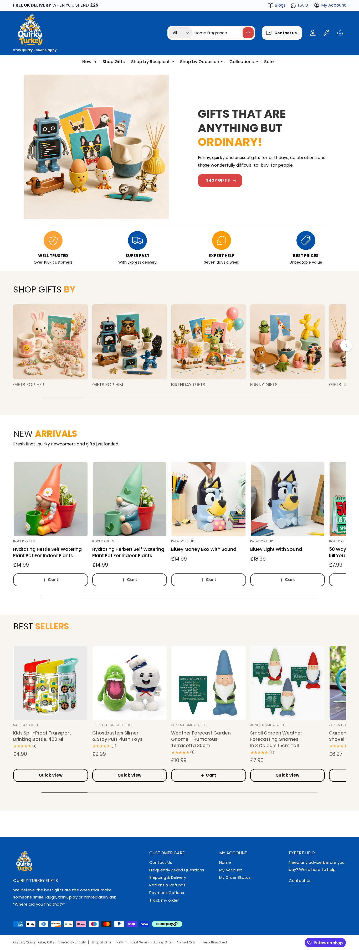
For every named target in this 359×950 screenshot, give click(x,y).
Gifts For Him (107, 385)
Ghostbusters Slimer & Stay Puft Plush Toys (117, 736)
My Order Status (235, 877)
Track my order (164, 900)
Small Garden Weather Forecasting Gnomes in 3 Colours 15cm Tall (276, 739)
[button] (340, 33)
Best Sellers (140, 942)
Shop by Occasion (199, 62)
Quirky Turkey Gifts (40, 942)
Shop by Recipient (150, 62)
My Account (333, 5)
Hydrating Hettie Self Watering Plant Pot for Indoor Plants (47, 552)
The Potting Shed (214, 942)
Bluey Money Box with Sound (203, 549)
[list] (179, 248)
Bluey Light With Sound (276, 549)
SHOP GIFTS (218, 180)
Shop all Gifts (101, 942)
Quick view (51, 775)
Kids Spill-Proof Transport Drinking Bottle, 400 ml (42, 736)
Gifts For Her (28, 385)
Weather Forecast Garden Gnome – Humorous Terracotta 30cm (201, 739)
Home (225, 862)
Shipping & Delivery (167, 877)
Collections (241, 62)
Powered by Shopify (71, 942)
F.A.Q (303, 5)
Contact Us (160, 862)
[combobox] (224, 33)
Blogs (280, 5)
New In (121, 942)
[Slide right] (346, 345)
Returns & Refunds (167, 885)
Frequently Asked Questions (176, 870)
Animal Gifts (186, 942)
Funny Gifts (264, 385)
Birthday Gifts (188, 385)
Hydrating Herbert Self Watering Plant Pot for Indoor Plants (128, 552)
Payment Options (166, 892)
